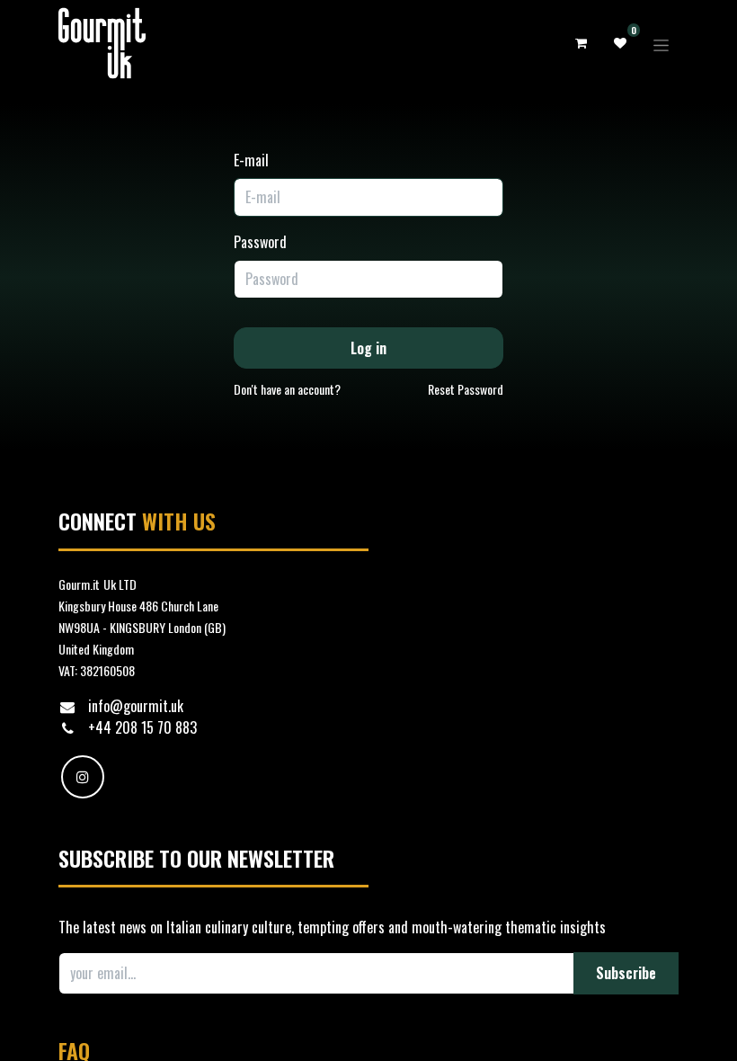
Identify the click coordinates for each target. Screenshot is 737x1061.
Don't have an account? (287, 388)
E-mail (251, 160)
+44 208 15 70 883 (144, 727)
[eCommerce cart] (580, 43)
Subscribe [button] (626, 973)
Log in (368, 348)
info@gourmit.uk (135, 706)
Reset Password (465, 388)
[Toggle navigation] (661, 42)
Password (260, 242)
